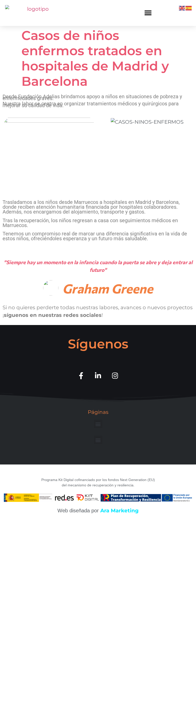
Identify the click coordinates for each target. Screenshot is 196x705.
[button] (148, 13)
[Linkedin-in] (98, 375)
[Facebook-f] (81, 375)
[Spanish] (189, 8)
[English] (182, 8)
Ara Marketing (119, 510)
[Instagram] (115, 375)
